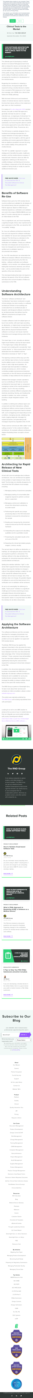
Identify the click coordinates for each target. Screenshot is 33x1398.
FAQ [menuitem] (16, 1241)
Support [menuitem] (16, 1079)
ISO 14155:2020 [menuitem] (16, 1288)
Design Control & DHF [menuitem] (16, 1133)
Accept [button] (12, 21)
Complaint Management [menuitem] (16, 1150)
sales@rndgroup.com (8, 693)
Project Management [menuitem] (16, 1157)
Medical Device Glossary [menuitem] (16, 1203)
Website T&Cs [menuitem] (16, 1089)
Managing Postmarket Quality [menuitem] (16, 1266)
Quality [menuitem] (16, 1101)
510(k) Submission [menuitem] (16, 1298)
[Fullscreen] (29, 738)
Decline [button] (20, 21)
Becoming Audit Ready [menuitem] (16, 1259)
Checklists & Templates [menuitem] (16, 1220)
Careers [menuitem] (16, 1068)
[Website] (23, 774)
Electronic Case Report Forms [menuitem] (16, 1174)
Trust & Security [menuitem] (16, 1075)
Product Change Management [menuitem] (16, 1171)
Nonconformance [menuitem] (16, 1153)
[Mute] (23, 738)
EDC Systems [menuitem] (16, 1315)
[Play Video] (3, 738)
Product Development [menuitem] (16, 1129)
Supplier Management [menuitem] (16, 1164)
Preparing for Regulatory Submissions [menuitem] (16, 1262)
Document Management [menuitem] (16, 1126)
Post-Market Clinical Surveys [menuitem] (16, 1184)
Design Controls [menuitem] (16, 1301)
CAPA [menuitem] (16, 1308)
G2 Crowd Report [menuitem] (16, 1230)
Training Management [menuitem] (16, 1143)
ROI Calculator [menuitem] (16, 1196)
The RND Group (20, 33)
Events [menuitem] (16, 1213)
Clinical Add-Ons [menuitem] (16, 1188)
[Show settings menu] (26, 738)
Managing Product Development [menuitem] (16, 1256)
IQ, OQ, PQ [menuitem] (16, 1312)
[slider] (14, 738)
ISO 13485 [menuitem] (16, 1281)
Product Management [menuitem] (16, 1167)
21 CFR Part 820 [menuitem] (16, 1291)
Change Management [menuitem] (16, 1140)
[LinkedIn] (10, 774)
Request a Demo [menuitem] (16, 1118)
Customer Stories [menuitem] (16, 1217)
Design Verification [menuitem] (16, 1305)
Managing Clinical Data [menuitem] (16, 1269)
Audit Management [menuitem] (16, 1160)
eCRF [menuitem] (16, 1319)
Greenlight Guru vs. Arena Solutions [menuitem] (16, 1234)
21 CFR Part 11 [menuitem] (16, 1295)
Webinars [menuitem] (16, 1210)
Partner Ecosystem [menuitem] (16, 1072)
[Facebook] (19, 774)
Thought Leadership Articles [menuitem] (16, 1227)
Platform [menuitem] (16, 1097)
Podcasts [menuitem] (16, 1206)
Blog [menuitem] (16, 1199)
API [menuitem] (17, 1111)
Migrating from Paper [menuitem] (17, 1252)
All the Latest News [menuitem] (16, 1082)
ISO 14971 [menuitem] (16, 1284)
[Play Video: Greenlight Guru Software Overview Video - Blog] (16, 730)
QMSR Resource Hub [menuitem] (16, 1277)
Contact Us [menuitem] (16, 1086)
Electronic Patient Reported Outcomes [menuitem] (16, 1177)
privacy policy (16, 1050)
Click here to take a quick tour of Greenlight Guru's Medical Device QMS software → (15, 720)
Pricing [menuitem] (16, 1114)
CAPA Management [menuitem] (16, 1146)
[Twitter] (14, 774)
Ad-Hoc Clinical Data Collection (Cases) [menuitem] (16, 1181)
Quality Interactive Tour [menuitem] (16, 1107)
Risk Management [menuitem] (16, 1136)
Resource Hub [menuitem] (16, 1244)
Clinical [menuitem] (16, 1104)
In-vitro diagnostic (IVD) (18, 109)
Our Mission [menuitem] (16, 1065)
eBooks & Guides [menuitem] (17, 1223)
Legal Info (27, 1393)
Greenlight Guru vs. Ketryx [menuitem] (16, 1237)
